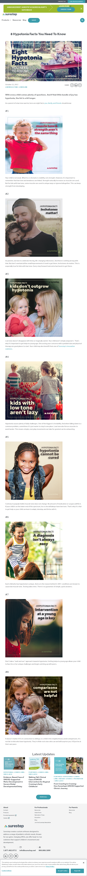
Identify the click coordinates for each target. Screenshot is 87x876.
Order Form (66, 9)
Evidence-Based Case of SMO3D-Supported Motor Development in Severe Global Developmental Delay (14, 781)
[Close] (83, 862)
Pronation (78, 778)
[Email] (80, 85)
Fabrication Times (39, 815)
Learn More (64, 6)
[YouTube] (16, 856)
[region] (43, 867)
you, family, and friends (52, 103)
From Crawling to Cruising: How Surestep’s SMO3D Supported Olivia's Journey (68, 786)
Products (5, 20)
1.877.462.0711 (10, 850)
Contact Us (62, 1)
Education (37, 817)
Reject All (77, 871)
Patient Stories (65, 778)
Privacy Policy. (50, 866)
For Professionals (76, 1)
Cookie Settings (6, 870)
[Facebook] (72, 85)
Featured (33, 772)
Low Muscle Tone (11, 87)
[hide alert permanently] (81, 8)
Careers (5, 818)
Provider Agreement (9, 815)
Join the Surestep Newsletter (43, 822)
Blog (24, 20)
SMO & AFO (8, 774)
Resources (17, 20)
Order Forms (38, 812)
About (5, 807)
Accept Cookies (62, 871)
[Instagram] (10, 856)
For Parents (73, 807)
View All (43, 797)
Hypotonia (8, 772)
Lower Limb (23, 87)
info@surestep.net (28, 850)
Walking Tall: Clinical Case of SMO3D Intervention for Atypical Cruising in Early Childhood (39, 781)
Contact (5, 810)
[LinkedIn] (76, 85)
